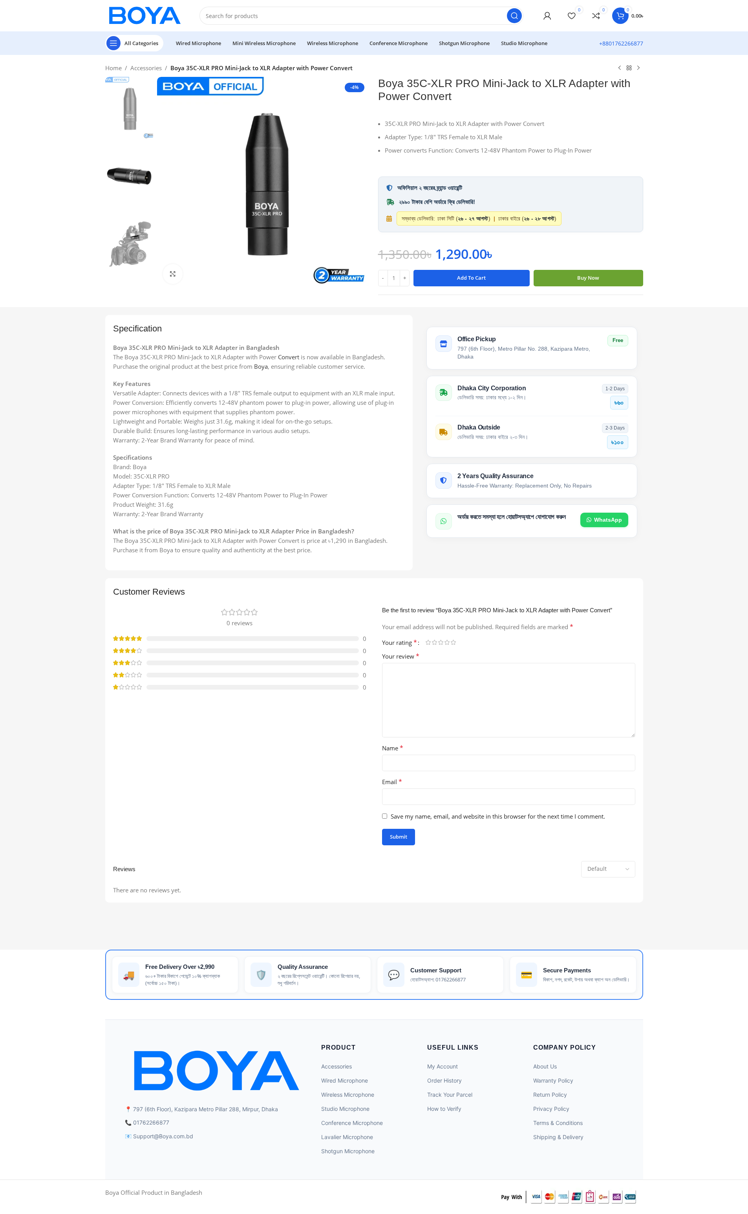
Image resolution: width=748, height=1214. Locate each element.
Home (113, 68)
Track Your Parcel (449, 1094)
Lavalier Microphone (347, 1137)
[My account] (547, 16)
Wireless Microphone (347, 1094)
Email (392, 781)
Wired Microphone (344, 1080)
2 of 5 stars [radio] (435, 642)
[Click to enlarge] (173, 274)
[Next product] (638, 68)
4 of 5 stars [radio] (447, 642)
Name (392, 748)
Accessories (146, 68)
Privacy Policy (551, 1108)
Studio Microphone (345, 1108)
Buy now (588, 277)
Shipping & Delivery (558, 1137)
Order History (444, 1080)
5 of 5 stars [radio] (453, 642)
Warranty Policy (553, 1080)
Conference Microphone (352, 1122)
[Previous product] (619, 68)
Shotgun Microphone (348, 1151)
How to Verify (444, 1108)
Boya (261, 366)
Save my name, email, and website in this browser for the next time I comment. (498, 816)
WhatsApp (608, 519)
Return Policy (550, 1094)
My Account (442, 1066)
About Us (545, 1066)
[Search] (514, 15)
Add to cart (471, 277)
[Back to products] (629, 68)
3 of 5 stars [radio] (441, 642)
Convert (288, 357)
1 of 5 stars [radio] (428, 642)
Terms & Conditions (558, 1122)
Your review (400, 656)
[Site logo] (144, 15)
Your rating (399, 642)
